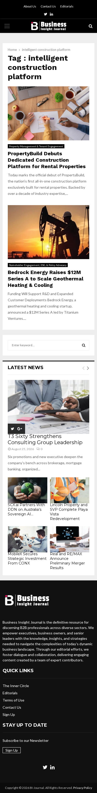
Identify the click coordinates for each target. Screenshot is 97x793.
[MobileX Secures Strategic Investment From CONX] (27, 539)
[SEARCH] (83, 345)
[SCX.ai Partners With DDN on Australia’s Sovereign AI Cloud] (27, 490)
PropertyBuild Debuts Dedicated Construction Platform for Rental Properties (47, 159)
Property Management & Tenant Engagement (36, 146)
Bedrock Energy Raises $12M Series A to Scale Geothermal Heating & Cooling (45, 278)
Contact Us (48, 6)
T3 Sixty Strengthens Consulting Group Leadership (45, 439)
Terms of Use (13, 700)
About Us (30, 6)
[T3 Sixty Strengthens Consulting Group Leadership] (48, 407)
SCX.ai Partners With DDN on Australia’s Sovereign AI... (26, 509)
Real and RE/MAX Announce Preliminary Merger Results (67, 561)
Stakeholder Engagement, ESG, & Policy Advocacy (37, 265)
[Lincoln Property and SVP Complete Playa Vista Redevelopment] (69, 490)
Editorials (66, 6)
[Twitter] (45, 767)
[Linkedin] (52, 767)
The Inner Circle (16, 685)
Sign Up (9, 714)
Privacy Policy (82, 788)
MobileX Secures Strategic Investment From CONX (27, 559)
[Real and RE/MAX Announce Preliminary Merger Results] (69, 539)
